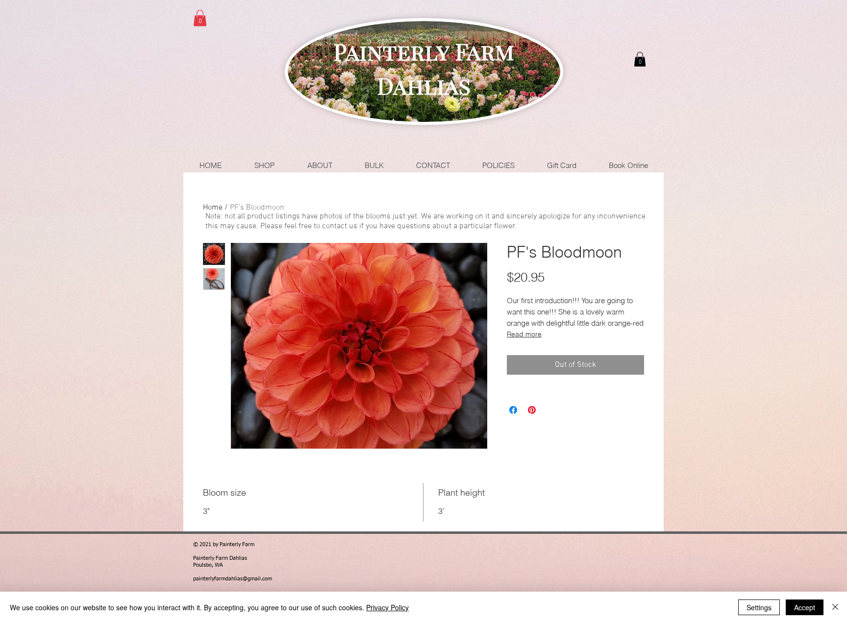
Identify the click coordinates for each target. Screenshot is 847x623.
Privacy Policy (387, 607)
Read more (524, 334)
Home (213, 208)
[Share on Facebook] (513, 410)
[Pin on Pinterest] (532, 410)
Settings (759, 607)
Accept (804, 607)
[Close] (835, 607)
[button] (200, 18)
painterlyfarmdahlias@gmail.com (232, 578)
